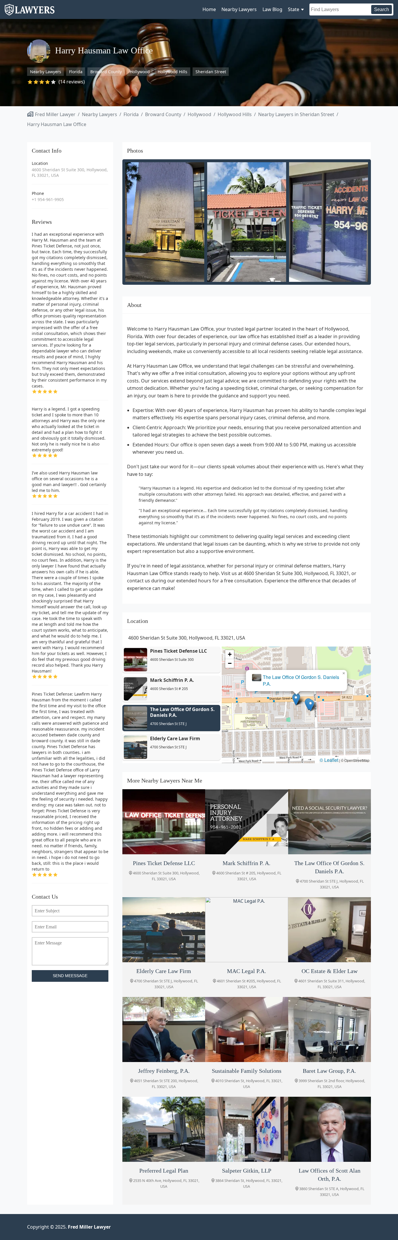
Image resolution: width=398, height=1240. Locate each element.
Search (381, 9)
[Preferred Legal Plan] (163, 1129)
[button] (310, 705)
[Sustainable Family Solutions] (246, 1029)
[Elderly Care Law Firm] (163, 929)
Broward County (106, 71)
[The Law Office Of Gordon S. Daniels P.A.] (329, 821)
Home (209, 9)
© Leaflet (329, 760)
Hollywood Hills (172, 71)
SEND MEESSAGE (70, 976)
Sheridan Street (211, 71)
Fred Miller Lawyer (55, 114)
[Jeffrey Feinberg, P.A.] (163, 1029)
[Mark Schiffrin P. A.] (246, 821)
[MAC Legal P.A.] (246, 929)
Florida (75, 71)
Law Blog (272, 9)
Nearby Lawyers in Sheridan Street (296, 114)
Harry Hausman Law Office (56, 124)
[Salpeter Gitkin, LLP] (246, 1129)
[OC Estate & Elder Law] (329, 929)
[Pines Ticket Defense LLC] (163, 821)
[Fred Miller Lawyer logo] (29, 13)
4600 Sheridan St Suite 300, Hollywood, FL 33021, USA (70, 172)
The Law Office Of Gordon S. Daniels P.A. (301, 680)
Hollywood (140, 71)
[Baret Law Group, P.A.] (329, 1029)
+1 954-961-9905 (48, 199)
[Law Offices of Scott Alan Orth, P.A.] (329, 1129)
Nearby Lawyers (239, 9)
